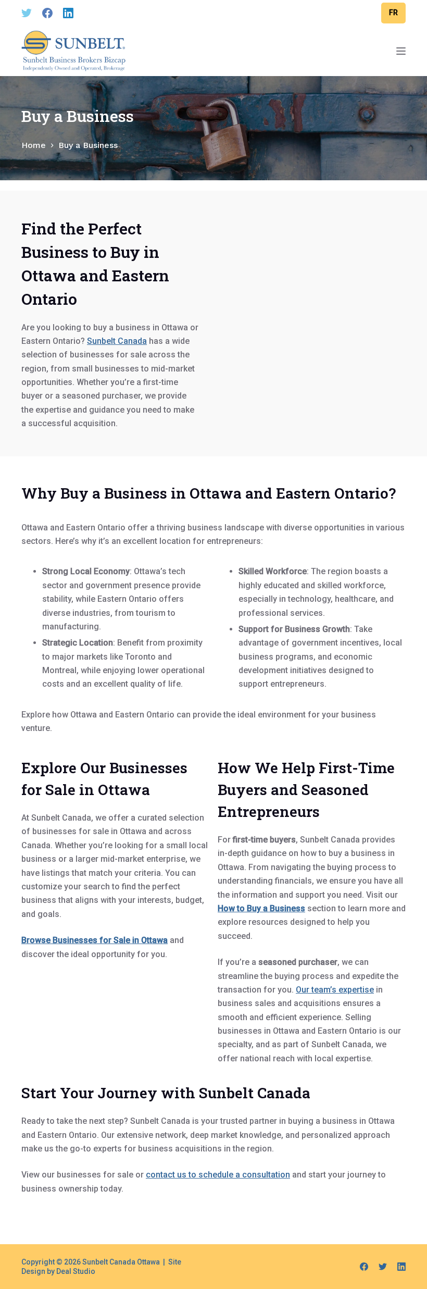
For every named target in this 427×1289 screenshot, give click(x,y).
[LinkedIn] (68, 13)
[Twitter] (26, 13)
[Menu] (401, 51)
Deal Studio (75, 1271)
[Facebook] (47, 13)
